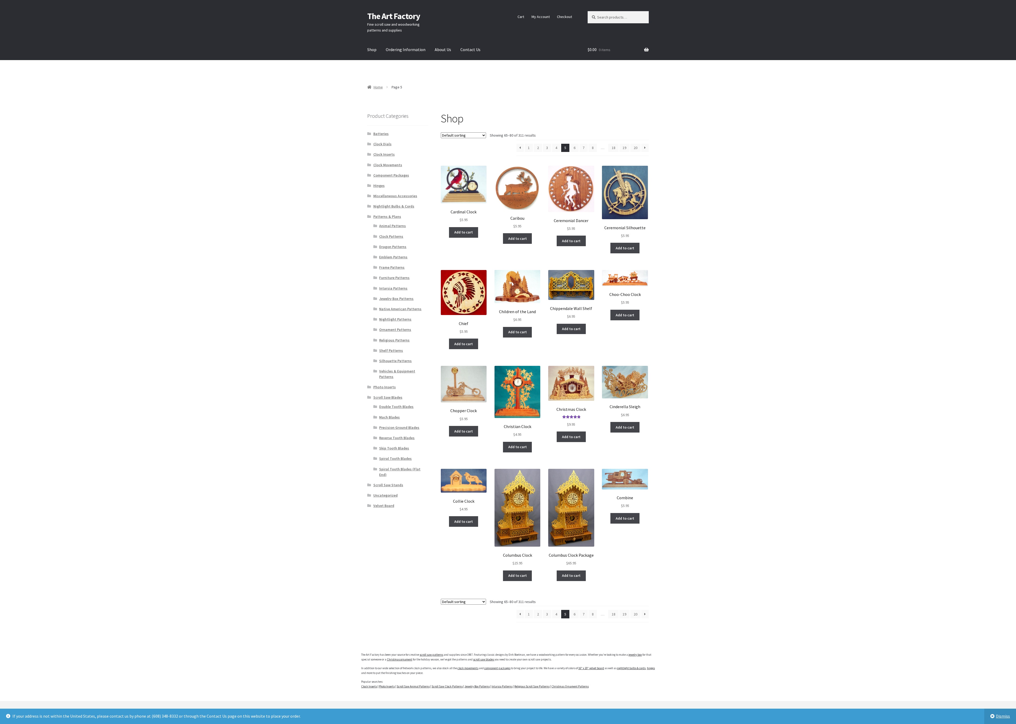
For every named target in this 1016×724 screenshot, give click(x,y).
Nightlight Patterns (395, 319)
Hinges (379, 185)
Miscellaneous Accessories (395, 196)
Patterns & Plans (387, 216)
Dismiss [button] (1003, 716)
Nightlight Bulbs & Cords (393, 206)
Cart (521, 16)
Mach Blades (389, 417)
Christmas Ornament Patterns (570, 686)
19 (624, 147)
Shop (372, 49)
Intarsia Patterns (393, 288)
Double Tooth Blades (396, 406)
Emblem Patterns (393, 257)
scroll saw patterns (431, 654)
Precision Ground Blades (399, 427)
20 (635, 147)
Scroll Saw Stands (388, 485)
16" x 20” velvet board (591, 668)
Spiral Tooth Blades (395, 458)
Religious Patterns (394, 340)
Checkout (564, 16)
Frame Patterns (392, 267)
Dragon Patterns (392, 246)
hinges (651, 668)
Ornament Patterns (395, 329)
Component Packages (391, 175)
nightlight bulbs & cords (631, 668)
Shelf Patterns (391, 350)
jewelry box (635, 654)
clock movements (467, 668)
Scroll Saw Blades (387, 397)
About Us (443, 49)
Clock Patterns (391, 236)
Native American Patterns (400, 309)
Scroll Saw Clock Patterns (447, 686)
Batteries (381, 133)
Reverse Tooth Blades (397, 437)
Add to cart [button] (463, 232)
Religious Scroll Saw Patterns (532, 686)
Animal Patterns (392, 225)
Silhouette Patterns (395, 360)
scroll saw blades (483, 659)
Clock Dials (382, 144)
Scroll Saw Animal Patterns (413, 686)
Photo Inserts (384, 387)
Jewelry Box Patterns (396, 298)
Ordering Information (405, 49)
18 (613, 147)
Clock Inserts (384, 154)
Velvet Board (383, 505)
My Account (541, 16)
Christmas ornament (399, 659)
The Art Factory (393, 16)
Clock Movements (387, 165)
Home (378, 87)
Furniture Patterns (394, 277)
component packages (497, 668)
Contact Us (470, 49)
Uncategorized (385, 495)
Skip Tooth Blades (394, 448)
